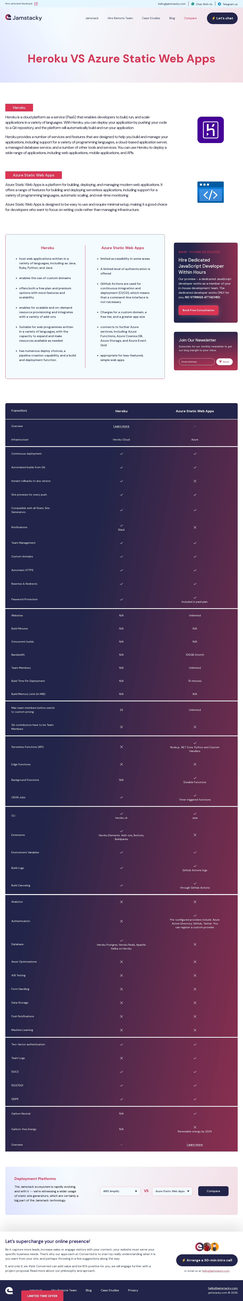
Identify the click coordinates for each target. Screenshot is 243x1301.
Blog (172, 18)
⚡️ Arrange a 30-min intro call (207, 1260)
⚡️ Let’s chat (222, 18)
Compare (190, 18)
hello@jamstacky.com (172, 4)
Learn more (121, 426)
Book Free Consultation (198, 310)
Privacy (133, 1290)
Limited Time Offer (42, 1296)
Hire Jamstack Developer (19, 3)
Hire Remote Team (120, 18)
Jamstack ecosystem (35, 1187)
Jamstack (92, 18)
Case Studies (151, 18)
